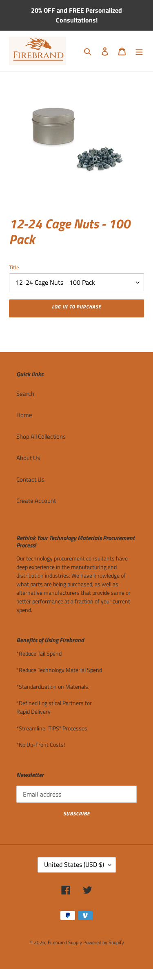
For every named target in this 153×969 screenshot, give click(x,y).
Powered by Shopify (103, 942)
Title (14, 267)
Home (24, 415)
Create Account (36, 500)
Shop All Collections (41, 436)
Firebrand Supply (65, 942)
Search (25, 393)
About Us (28, 457)
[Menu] (139, 51)
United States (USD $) (74, 864)
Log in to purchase (76, 306)
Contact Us (30, 479)
